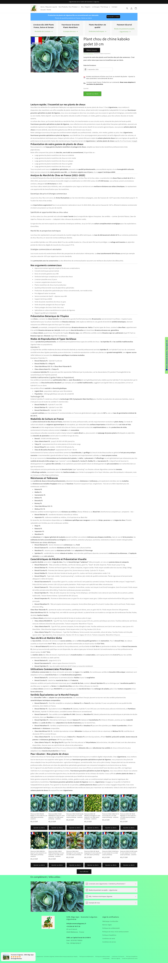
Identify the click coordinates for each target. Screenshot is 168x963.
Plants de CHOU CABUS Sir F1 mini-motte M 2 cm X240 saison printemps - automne (110, 815)
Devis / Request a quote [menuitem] (49, 7)
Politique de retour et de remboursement (115, 932)
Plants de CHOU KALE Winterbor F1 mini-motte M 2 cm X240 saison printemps (74, 852)
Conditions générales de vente (129, 958)
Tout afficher (84, 871)
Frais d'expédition (89, 53)
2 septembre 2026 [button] (93, 69)
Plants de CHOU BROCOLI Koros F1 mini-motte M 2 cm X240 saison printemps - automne (39, 853)
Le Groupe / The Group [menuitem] (100, 7)
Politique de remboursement (102, 956)
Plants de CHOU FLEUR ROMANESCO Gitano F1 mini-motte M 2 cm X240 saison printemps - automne (57, 816)
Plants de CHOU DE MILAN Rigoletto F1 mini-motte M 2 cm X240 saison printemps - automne (128, 816)
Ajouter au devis (92, 94)
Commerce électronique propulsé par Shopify (66, 956)
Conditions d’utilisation (118, 956)
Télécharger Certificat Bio (110, 921)
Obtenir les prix (91, 50)
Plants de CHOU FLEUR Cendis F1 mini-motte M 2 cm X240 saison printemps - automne (74, 815)
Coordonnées (106, 958)
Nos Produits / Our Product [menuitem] (68, 7)
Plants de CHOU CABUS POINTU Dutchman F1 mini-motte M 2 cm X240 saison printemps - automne (56, 853)
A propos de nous (69, 31)
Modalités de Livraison (43, 31)
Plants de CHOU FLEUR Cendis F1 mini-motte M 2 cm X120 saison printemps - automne (128, 852)
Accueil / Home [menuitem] (46, 10)
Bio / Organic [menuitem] (85, 7)
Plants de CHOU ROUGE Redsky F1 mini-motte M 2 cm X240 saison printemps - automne (39, 816)
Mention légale (107, 925)
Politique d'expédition (109, 935)
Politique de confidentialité (111, 928)
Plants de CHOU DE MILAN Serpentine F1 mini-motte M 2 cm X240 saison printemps (92, 852)
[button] (127, 8)
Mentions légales (116, 958)
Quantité (86, 88)
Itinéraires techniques (96, 31)
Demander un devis (113, 17)
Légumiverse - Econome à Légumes (45, 956)
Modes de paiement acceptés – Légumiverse (124, 30)
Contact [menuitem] (114, 7)
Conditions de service (109, 942)
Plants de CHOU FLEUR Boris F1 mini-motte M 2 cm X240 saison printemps (110, 852)
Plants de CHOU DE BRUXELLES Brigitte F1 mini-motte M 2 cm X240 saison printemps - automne (92, 816)
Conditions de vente (108, 938)
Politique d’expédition (131, 956)
